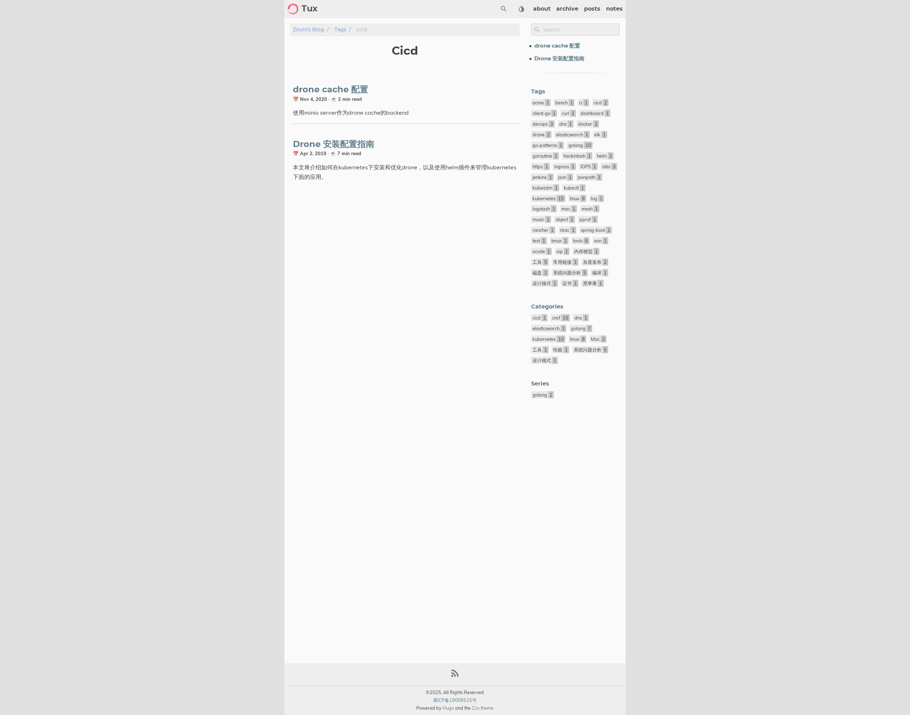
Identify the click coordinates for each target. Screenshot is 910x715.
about (542, 9)
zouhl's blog (308, 29)
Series (540, 384)
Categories (547, 307)
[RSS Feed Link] (455, 676)
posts (592, 9)
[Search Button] (504, 8)
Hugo (448, 708)
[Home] (293, 9)
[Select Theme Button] (521, 8)
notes (614, 9)
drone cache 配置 (330, 90)
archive (567, 9)
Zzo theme (482, 708)
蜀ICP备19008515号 (455, 700)
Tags (340, 29)
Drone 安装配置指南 (333, 144)
